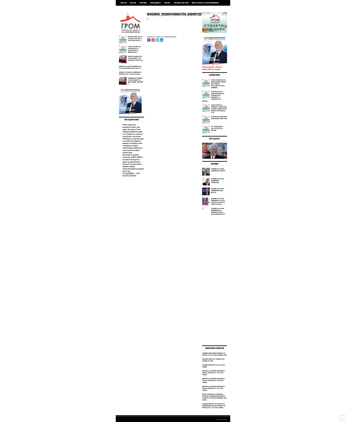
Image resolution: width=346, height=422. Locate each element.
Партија (133, 3)
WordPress (224, 419)
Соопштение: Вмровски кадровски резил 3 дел (133, 170)
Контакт (167, 3)
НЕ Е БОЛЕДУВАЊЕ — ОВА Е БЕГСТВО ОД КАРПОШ (131, 174)
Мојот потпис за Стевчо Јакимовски (205, 3)
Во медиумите (155, 3)
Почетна (123, 3)
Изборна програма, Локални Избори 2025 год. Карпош (212, 68)
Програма (143, 3)
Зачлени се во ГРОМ (181, 3)
